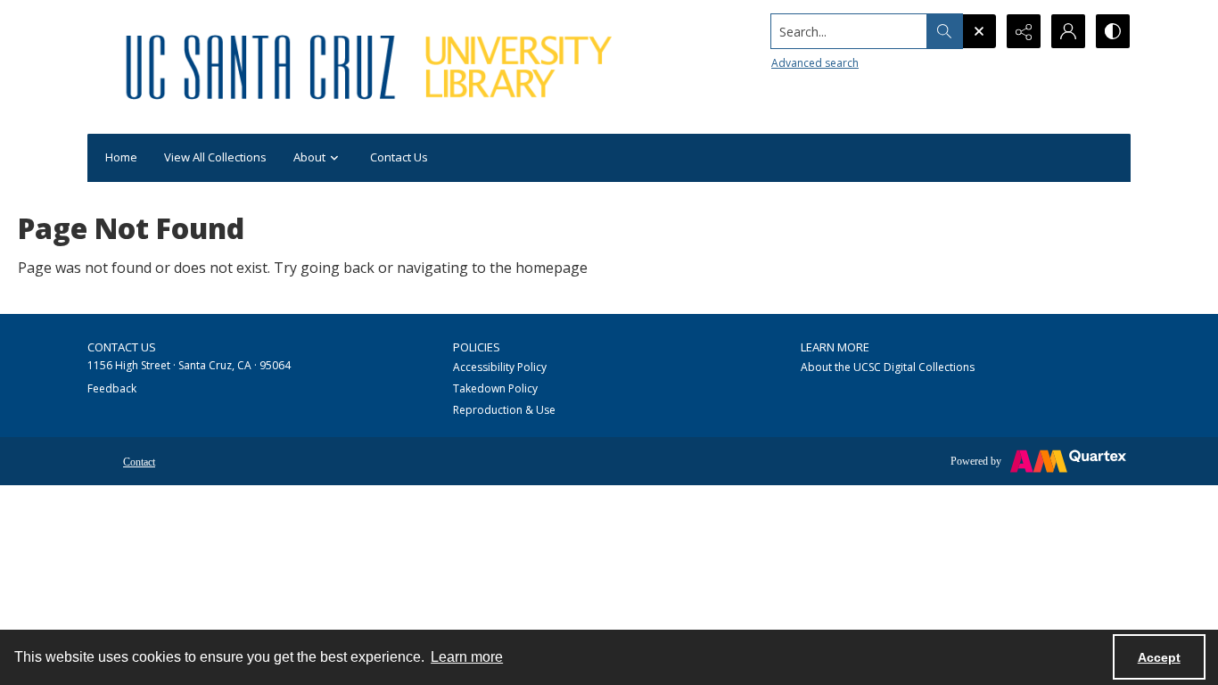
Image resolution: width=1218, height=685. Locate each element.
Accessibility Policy (500, 367)
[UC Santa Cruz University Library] (371, 67)
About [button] (309, 157)
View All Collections (215, 157)
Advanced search (815, 62)
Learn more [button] (467, 656)
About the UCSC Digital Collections (888, 367)
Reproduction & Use (504, 409)
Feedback (111, 388)
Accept (1159, 657)
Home (121, 157)
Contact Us (399, 157)
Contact (139, 462)
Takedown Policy (495, 388)
